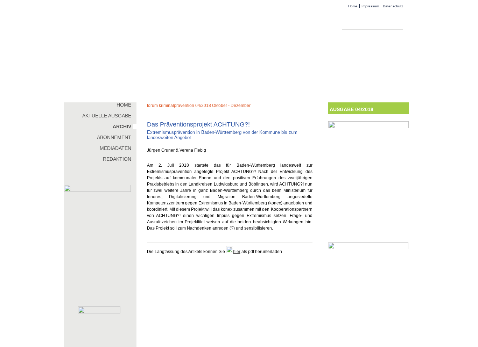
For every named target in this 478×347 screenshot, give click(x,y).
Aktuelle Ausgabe (106, 115)
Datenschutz (393, 6)
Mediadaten (115, 148)
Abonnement (114, 137)
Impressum (370, 6)
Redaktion (117, 159)
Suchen (399, 25)
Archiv (122, 126)
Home (353, 6)
